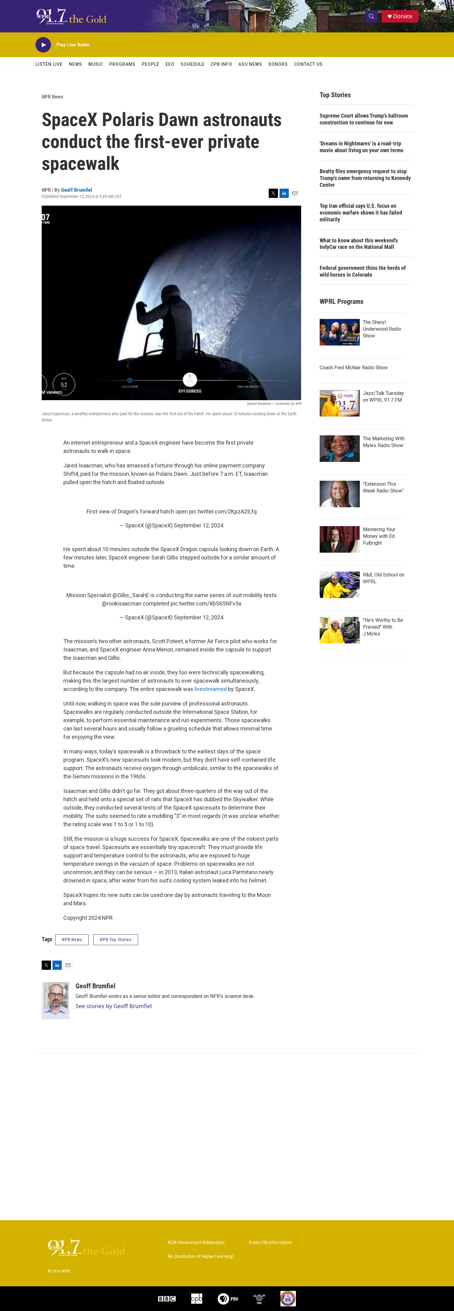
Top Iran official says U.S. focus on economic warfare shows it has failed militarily (361, 213)
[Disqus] (227, 1137)
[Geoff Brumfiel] (55, 1000)
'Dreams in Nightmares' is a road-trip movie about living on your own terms (361, 146)
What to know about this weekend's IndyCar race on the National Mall (359, 243)
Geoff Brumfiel (76, 190)
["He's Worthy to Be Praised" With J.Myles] (340, 630)
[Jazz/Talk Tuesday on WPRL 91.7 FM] (340, 403)
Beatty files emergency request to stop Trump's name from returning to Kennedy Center (365, 178)
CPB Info (221, 64)
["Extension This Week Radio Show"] (340, 494)
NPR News (52, 97)
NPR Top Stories (116, 939)
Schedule (192, 64)
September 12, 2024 (198, 525)
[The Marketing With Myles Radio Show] (340, 448)
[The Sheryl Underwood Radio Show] (340, 332)
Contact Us (308, 64)
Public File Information (270, 1242)
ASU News (250, 64)
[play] (43, 44)
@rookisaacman (121, 603)
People (150, 64)
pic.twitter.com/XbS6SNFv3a (205, 603)
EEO (170, 64)
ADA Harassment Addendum (196, 1242)
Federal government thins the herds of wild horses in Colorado (363, 271)
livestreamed (211, 689)
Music (95, 64)
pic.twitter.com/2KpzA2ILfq (223, 511)
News (75, 64)
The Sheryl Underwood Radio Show (382, 329)
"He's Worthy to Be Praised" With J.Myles (383, 627)
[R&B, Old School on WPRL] (340, 585)
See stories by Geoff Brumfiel (114, 1006)
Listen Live (49, 64)
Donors (278, 64)
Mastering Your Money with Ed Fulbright (379, 536)
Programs (122, 64)
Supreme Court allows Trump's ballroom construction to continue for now (364, 119)
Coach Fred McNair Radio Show (354, 368)
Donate (402, 16)
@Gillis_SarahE (130, 595)
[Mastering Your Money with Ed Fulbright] (340, 539)
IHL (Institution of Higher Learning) (201, 1256)
